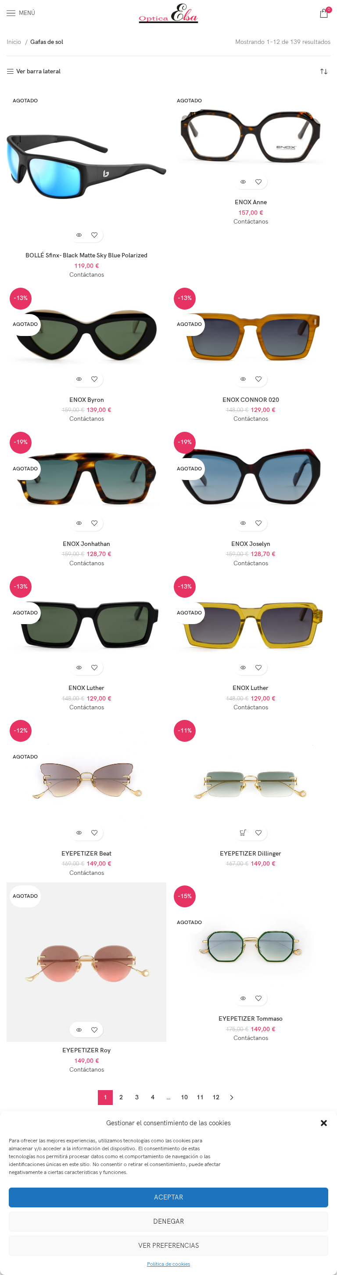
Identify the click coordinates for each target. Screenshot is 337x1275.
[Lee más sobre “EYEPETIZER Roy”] (78, 1029)
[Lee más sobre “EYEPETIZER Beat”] (78, 833)
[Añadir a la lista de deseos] (94, 234)
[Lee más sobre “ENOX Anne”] (243, 181)
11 (200, 1097)
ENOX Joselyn (250, 544)
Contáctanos (86, 274)
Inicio (15, 42)
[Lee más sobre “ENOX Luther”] (78, 667)
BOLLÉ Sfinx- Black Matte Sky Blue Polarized (86, 255)
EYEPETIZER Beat (86, 853)
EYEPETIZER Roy (86, 1050)
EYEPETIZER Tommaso (251, 1018)
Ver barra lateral (38, 71)
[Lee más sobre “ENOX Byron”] (78, 379)
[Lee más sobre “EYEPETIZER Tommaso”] (243, 998)
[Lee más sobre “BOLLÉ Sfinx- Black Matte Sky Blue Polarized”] (78, 234)
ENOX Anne (251, 202)
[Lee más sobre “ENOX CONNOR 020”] (243, 379)
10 (184, 1097)
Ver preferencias (168, 1246)
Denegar (168, 1221)
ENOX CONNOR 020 (250, 400)
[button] (323, 1123)
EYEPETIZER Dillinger (250, 853)
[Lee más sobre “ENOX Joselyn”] (243, 523)
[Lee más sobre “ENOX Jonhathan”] (78, 523)
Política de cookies (168, 1264)
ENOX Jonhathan (86, 544)
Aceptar (168, 1197)
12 (215, 1097)
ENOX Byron (86, 400)
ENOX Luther (86, 688)
